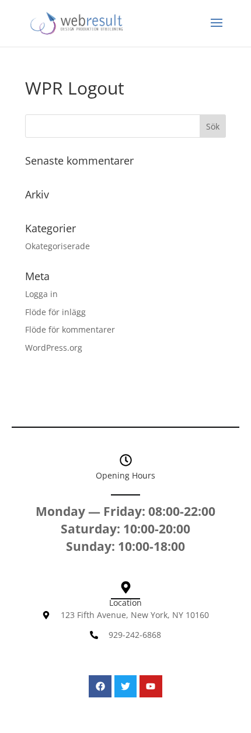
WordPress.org (53, 347)
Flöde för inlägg (55, 311)
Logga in (41, 293)
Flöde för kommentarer (70, 329)
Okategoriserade (57, 246)
